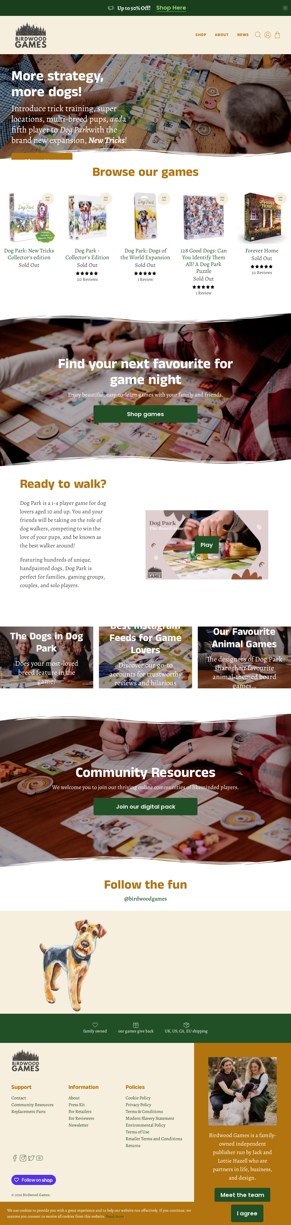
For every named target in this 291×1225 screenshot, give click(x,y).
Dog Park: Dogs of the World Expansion (145, 254)
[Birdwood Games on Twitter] (31, 1160)
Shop (201, 35)
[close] (285, 8)
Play (207, 545)
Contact (18, 1098)
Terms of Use (137, 1132)
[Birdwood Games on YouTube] (39, 1160)
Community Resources (32, 1105)
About (222, 35)
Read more (115, 1216)
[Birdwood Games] (30, 35)
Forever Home (261, 250)
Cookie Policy (138, 1098)
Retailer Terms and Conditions (154, 1139)
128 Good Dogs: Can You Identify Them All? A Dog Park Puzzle (203, 261)
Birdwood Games (36, 1194)
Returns (133, 1145)
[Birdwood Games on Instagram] (23, 1160)
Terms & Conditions (144, 1111)
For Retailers (80, 1111)
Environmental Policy (145, 1125)
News (243, 35)
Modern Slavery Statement (150, 1118)
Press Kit (76, 1105)
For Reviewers (81, 1118)
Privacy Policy (138, 1105)
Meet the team (242, 1195)
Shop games (145, 414)
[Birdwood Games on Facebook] (14, 1160)
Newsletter (78, 1125)
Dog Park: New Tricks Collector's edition (29, 254)
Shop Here (171, 8)
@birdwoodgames (145, 899)
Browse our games (145, 172)
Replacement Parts (28, 1111)
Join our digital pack (145, 807)
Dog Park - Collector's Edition (87, 254)
